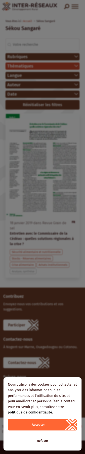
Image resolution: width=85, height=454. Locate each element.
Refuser (42, 441)
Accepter (38, 425)
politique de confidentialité (30, 412)
